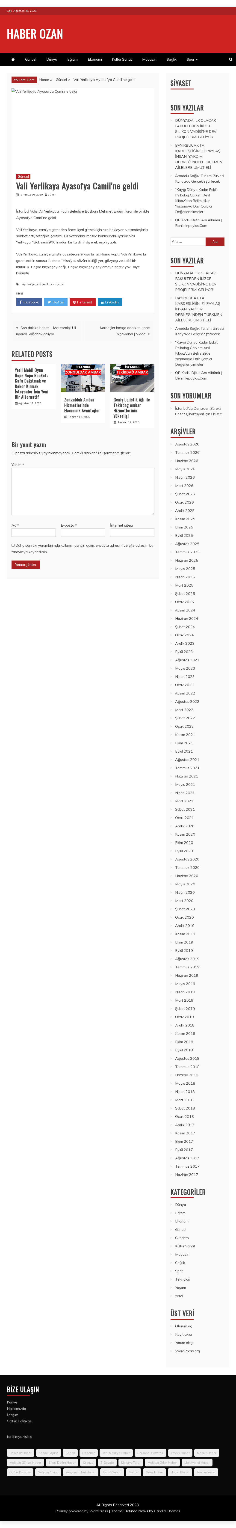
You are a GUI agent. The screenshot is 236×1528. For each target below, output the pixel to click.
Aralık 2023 (185, 643)
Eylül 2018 (184, 1050)
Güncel (30, 59)
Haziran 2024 (186, 618)
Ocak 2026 (184, 502)
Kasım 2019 (185, 934)
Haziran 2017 (186, 1174)
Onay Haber (154, 1472)
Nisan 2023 (185, 676)
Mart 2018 (184, 1100)
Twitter (57, 302)
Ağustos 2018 (187, 1058)
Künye (12, 1402)
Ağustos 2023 (187, 660)
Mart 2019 (184, 1000)
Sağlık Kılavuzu (20, 1472)
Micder (134, 1472)
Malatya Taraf (130, 1462)
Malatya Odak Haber (162, 1462)
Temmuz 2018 (187, 1066)
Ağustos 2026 (187, 444)
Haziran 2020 (186, 875)
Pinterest (84, 302)
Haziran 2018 (186, 1075)
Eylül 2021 (184, 751)
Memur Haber (206, 1453)
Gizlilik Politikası (19, 1421)
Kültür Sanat (122, 59)
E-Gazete (107, 1462)
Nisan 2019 (185, 992)
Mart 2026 (184, 485)
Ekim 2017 (184, 1141)
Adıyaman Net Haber (81, 1472)
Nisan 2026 (185, 477)
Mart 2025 (184, 585)
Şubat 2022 (185, 718)
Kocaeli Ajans (48, 1453)
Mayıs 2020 (185, 884)
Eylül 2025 (184, 535)
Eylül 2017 (184, 1149)
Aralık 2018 (185, 1025)
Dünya (51, 59)
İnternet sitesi (121, 525)
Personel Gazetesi (150, 1453)
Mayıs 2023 (185, 668)
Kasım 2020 (185, 834)
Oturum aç (183, 1326)
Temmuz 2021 (187, 767)
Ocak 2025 (184, 601)
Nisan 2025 (185, 577)
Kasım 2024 (185, 610)
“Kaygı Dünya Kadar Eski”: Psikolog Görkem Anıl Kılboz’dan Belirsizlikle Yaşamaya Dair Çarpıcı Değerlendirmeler (196, 200)
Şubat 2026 (185, 494)
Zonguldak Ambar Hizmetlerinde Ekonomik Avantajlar (82, 405)
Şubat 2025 (185, 593)
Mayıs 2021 (185, 784)
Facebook (30, 302)
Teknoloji (182, 1279)
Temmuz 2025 (187, 552)
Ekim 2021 (184, 743)
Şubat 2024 (185, 626)
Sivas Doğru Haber (62, 1462)
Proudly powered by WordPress (82, 1511)
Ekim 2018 (184, 1041)
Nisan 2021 (185, 792)
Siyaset (181, 83)
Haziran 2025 (186, 560)
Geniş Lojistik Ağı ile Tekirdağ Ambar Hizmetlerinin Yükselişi (132, 408)
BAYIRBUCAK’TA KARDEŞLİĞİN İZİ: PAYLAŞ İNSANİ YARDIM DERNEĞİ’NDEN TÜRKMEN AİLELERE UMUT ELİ (198, 156)
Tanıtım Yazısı (206, 1472)
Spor (190, 59)
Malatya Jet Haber (197, 1462)
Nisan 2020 (185, 892)
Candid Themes (167, 1511)
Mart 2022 (184, 709)
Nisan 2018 (185, 1091)
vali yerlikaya (45, 284)
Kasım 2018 (185, 1033)
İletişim (12, 1414)
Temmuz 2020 (187, 867)
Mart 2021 (184, 801)
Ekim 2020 (184, 842)
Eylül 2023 (184, 651)
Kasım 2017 (185, 1133)
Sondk (70, 1453)
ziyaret (59, 284)
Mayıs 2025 (185, 568)
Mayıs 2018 (185, 1083)
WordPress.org (187, 1351)
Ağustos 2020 (187, 859)
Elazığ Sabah (112, 1472)
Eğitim (72, 59)
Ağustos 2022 (187, 701)
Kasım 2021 (185, 734)
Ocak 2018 (184, 1116)
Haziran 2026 (186, 460)
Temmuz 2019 (187, 967)
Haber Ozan (35, 33)
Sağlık (172, 59)
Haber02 (88, 1453)
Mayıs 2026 (185, 469)
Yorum (18, 464)
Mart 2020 (184, 900)
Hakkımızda (16, 1408)
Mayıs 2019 (185, 983)
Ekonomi (95, 59)
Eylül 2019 (184, 950)
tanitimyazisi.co (19, 1436)
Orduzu (88, 1462)
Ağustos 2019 (187, 958)
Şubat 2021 (185, 809)
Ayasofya (28, 284)
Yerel (179, 1296)
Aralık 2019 (185, 925)
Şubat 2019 (185, 1008)
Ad (15, 525)
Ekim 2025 (184, 527)
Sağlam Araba (48, 1472)
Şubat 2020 (185, 909)
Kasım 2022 (185, 693)
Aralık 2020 (185, 826)
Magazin (149, 59)
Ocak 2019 (184, 1017)
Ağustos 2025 (187, 543)
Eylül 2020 (184, 851)
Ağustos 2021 (187, 759)
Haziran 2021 (186, 776)
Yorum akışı (184, 1342)
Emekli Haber (180, 1453)
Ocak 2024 (184, 635)
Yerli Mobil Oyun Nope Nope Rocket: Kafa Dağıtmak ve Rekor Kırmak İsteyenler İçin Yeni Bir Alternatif (31, 383)
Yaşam (180, 1287)
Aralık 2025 (185, 510)
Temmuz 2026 (187, 452)
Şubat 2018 (185, 1108)
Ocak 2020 (184, 917)
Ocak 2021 (184, 817)
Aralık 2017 (185, 1124)
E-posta (69, 525)
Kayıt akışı (183, 1334)
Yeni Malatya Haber (116, 1453)
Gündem (182, 1237)
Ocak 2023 (184, 684)
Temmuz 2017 (187, 1166)
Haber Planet (180, 1472)
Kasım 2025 (185, 518)
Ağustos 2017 (187, 1158)
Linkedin (111, 302)
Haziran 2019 (186, 975)
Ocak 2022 (184, 726)
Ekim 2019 (184, 942)
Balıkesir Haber (21, 1453)
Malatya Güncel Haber (25, 1462)
